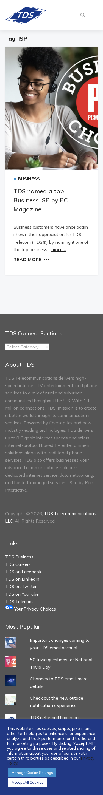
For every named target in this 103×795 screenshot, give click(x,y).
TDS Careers (18, 564)
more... (58, 249)
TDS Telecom (19, 601)
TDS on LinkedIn (22, 579)
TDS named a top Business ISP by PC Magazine (40, 200)
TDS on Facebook (23, 571)
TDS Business (19, 557)
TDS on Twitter (21, 586)
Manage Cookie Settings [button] (32, 772)
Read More (27, 259)
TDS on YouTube (22, 594)
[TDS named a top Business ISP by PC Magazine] (51, 108)
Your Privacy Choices (34, 609)
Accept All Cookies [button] (27, 782)
